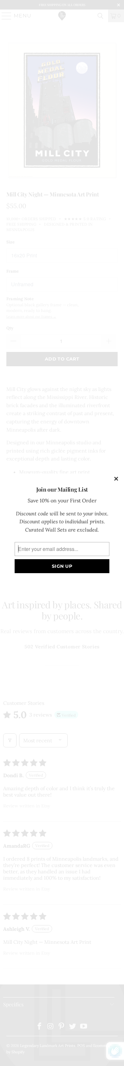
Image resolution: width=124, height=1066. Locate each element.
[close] (116, 479)
